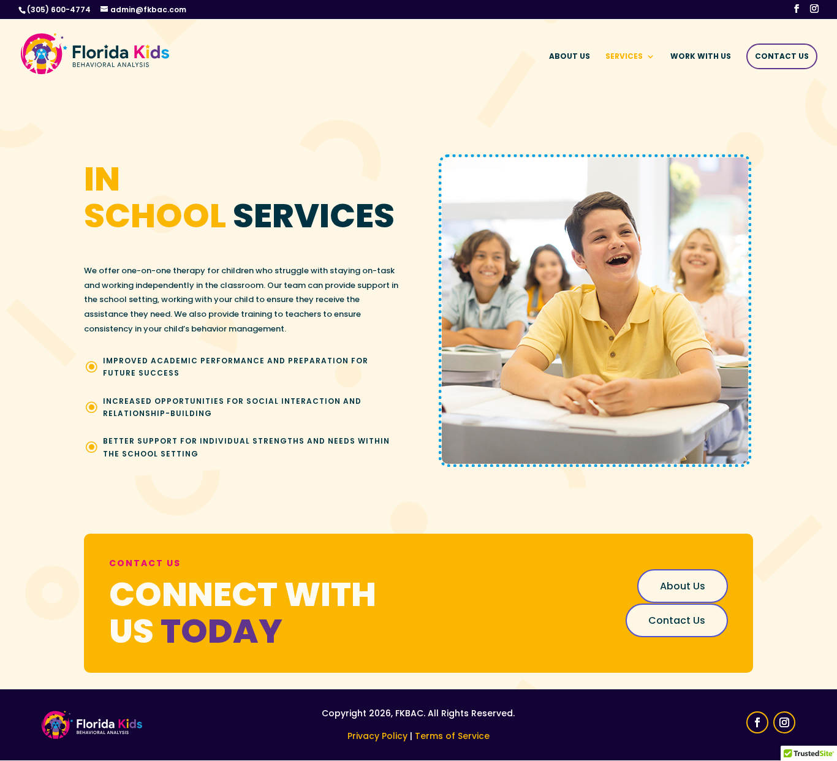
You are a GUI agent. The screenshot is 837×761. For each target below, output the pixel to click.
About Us (569, 56)
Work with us (700, 56)
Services (624, 56)
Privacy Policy (377, 736)
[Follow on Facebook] (757, 722)
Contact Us (782, 56)
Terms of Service (452, 736)
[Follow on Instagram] (784, 722)
